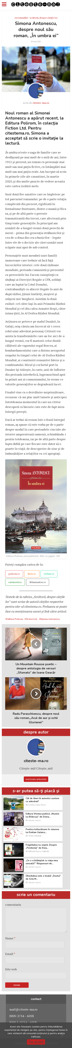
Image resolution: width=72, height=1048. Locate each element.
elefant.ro (49, 573)
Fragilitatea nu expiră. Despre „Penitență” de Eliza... (41, 846)
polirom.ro (14, 573)
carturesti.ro (15, 582)
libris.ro (32, 573)
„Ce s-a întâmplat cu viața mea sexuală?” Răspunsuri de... (42, 862)
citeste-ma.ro (41, 103)
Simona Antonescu (50, 618)
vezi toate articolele (36, 779)
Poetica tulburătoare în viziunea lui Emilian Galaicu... (42, 831)
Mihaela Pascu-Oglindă (38, 851)
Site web (11, 969)
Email (10, 954)
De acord (36, 1042)
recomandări (21, 17)
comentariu (13, 905)
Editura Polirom (14, 618)
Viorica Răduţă (34, 835)
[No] (61, 1035)
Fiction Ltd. (32, 618)
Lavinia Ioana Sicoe (37, 804)
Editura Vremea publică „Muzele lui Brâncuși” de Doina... (42, 815)
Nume (10, 938)
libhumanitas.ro (37, 582)
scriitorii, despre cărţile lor (44, 17)
